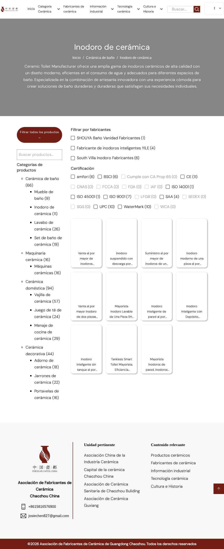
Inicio (31, 9)
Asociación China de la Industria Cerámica (104, 459)
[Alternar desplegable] (58, 9)
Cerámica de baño (100, 58)
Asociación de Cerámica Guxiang (106, 502)
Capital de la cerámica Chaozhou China (104, 473)
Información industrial (98, 9)
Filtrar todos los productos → (39, 134)
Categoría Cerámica (44, 9)
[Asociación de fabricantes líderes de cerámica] (9, 9)
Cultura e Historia (149, 9)
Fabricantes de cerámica (73, 9)
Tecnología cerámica (124, 9)
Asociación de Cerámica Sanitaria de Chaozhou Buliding (112, 488)
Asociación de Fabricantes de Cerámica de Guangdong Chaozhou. (93, 544)
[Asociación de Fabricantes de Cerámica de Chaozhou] (44, 458)
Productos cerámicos (170, 455)
